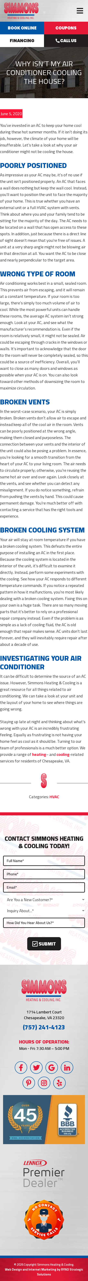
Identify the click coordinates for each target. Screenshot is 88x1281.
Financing (22, 41)
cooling (62, 754)
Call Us (68, 41)
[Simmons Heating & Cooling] (21, 10)
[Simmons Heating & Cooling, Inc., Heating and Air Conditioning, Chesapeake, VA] (44, 1119)
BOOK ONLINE (22, 28)
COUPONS (66, 28)
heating (39, 754)
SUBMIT (47, 943)
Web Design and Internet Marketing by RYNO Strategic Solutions (44, 1271)
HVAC (54, 796)
